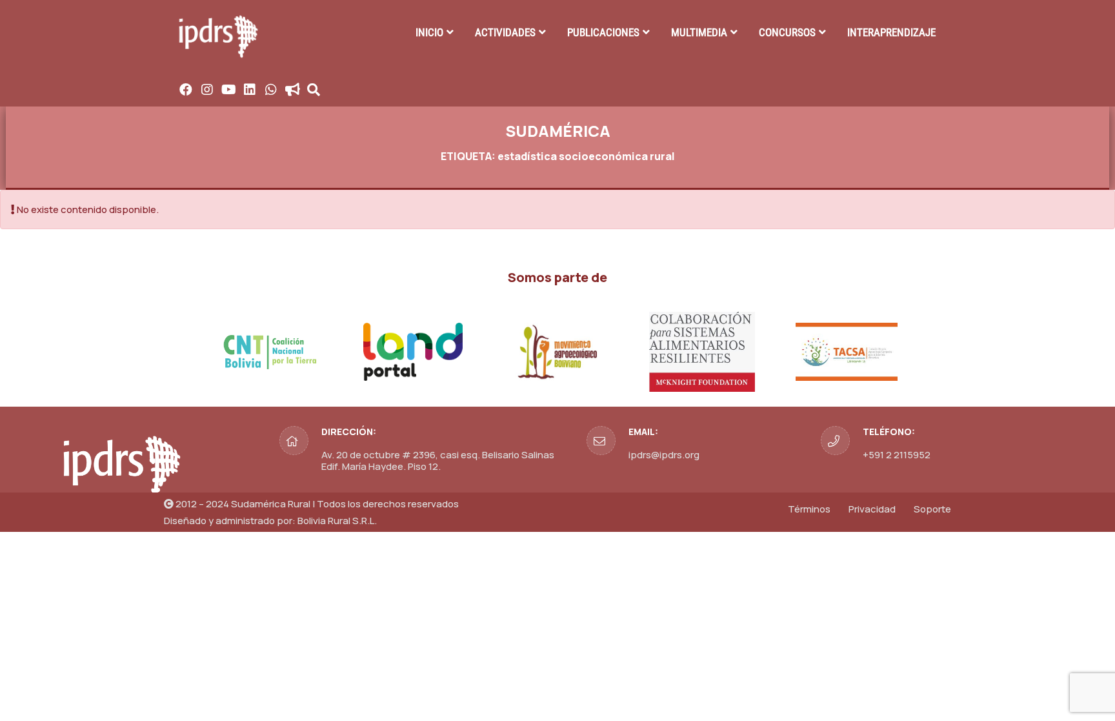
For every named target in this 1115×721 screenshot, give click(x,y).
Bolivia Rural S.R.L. (337, 520)
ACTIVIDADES (505, 32)
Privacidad (872, 509)
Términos (809, 509)
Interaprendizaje (891, 32)
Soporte (932, 509)
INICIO (429, 32)
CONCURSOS (787, 32)
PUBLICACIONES (603, 32)
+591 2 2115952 (896, 455)
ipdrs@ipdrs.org (663, 455)
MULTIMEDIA (699, 32)
